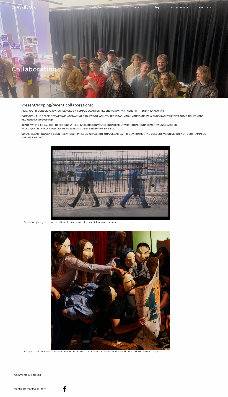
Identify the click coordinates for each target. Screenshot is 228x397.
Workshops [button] (178, 7)
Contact (137, 7)
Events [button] (204, 7)
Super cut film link (153, 110)
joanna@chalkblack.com (30, 388)
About (117, 7)
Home (98, 7)
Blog (157, 7)
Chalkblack (24, 7)
